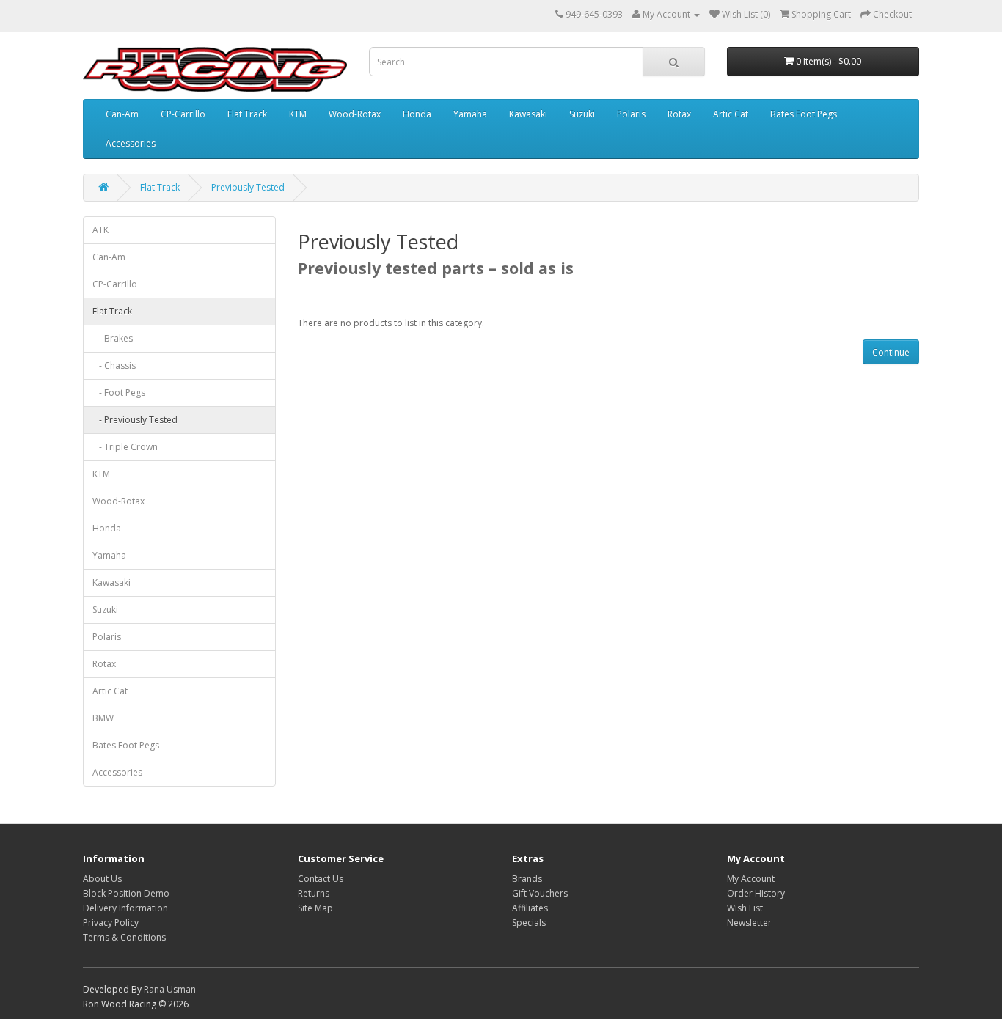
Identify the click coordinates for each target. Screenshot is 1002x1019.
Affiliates (530, 908)
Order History (756, 893)
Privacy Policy (111, 922)
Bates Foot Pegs (803, 114)
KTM (298, 114)
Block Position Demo (126, 893)
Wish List (745, 908)
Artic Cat (730, 114)
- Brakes (112, 338)
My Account (751, 878)
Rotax (679, 114)
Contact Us (320, 878)
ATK (100, 230)
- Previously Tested (135, 419)
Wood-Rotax (355, 114)
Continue (891, 352)
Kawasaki (528, 114)
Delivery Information (125, 908)
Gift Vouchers (540, 893)
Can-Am (122, 114)
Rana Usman (170, 989)
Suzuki (582, 114)
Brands (527, 878)
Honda (417, 114)
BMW (103, 718)
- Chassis (114, 365)
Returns (313, 893)
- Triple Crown (125, 447)
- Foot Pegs (118, 392)
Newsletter (749, 922)
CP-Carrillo (183, 114)
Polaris (631, 114)
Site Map (315, 908)
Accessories (131, 143)
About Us (102, 878)
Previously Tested (248, 187)
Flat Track (247, 114)
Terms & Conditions (124, 937)
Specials (529, 922)
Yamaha (470, 114)
